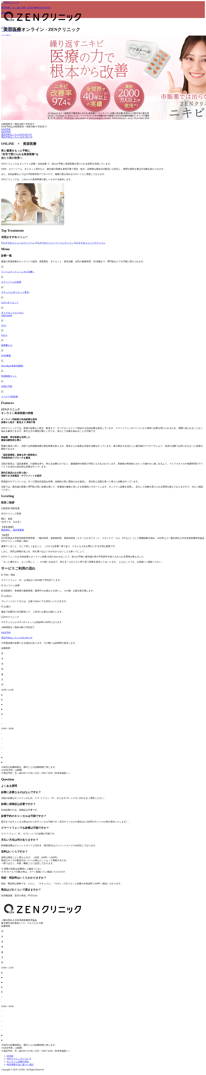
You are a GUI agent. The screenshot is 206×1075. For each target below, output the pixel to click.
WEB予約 (6, 129)
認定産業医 (18, 530)
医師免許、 (6, 530)
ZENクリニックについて (19, 1058)
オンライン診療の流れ (18, 1061)
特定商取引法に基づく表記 (20, 1064)
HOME (10, 1056)
